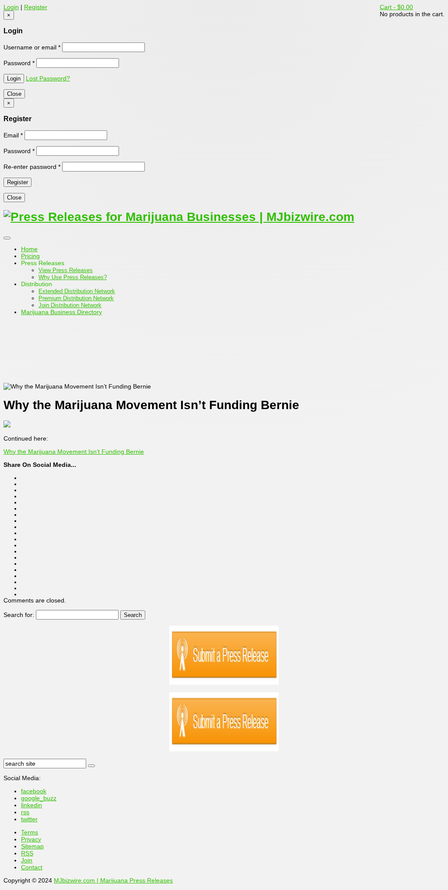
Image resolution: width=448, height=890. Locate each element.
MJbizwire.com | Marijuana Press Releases (113, 880)
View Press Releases (65, 270)
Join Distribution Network (70, 305)
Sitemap (32, 846)
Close (14, 94)
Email (13, 135)
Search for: (19, 614)
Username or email (32, 47)
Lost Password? (48, 78)
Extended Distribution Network (76, 291)
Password (19, 63)
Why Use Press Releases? (72, 277)
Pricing (30, 255)
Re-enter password (32, 166)
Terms (29, 832)
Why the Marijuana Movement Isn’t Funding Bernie (74, 451)
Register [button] (35, 7)
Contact (31, 867)
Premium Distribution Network (76, 298)
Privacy (31, 839)
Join (26, 860)
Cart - (396, 7)
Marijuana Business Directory (61, 311)
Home (29, 248)
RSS (27, 853)
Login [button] (11, 7)
